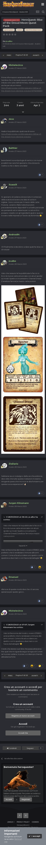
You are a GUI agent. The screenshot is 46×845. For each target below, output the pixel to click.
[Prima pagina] (3, 55)
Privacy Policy (23, 822)
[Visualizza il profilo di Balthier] (4, 149)
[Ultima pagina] (42, 55)
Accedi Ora (23, 733)
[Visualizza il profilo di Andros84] (4, 236)
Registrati (26, 799)
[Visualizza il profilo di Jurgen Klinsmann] (4, 504)
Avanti (36, 55)
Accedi (9, 799)
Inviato (17, 68)
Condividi (12, 748)
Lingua (10, 822)
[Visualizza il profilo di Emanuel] (4, 578)
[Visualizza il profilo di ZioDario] (4, 465)
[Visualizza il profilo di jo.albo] (4, 262)
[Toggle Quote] (4, 517)
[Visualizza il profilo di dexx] (4, 120)
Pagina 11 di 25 (22, 55)
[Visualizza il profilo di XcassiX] (4, 186)
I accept (35, 836)
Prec (9, 55)
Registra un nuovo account (23, 716)
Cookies (35, 822)
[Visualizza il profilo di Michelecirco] (4, 66)
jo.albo (31, 517)
